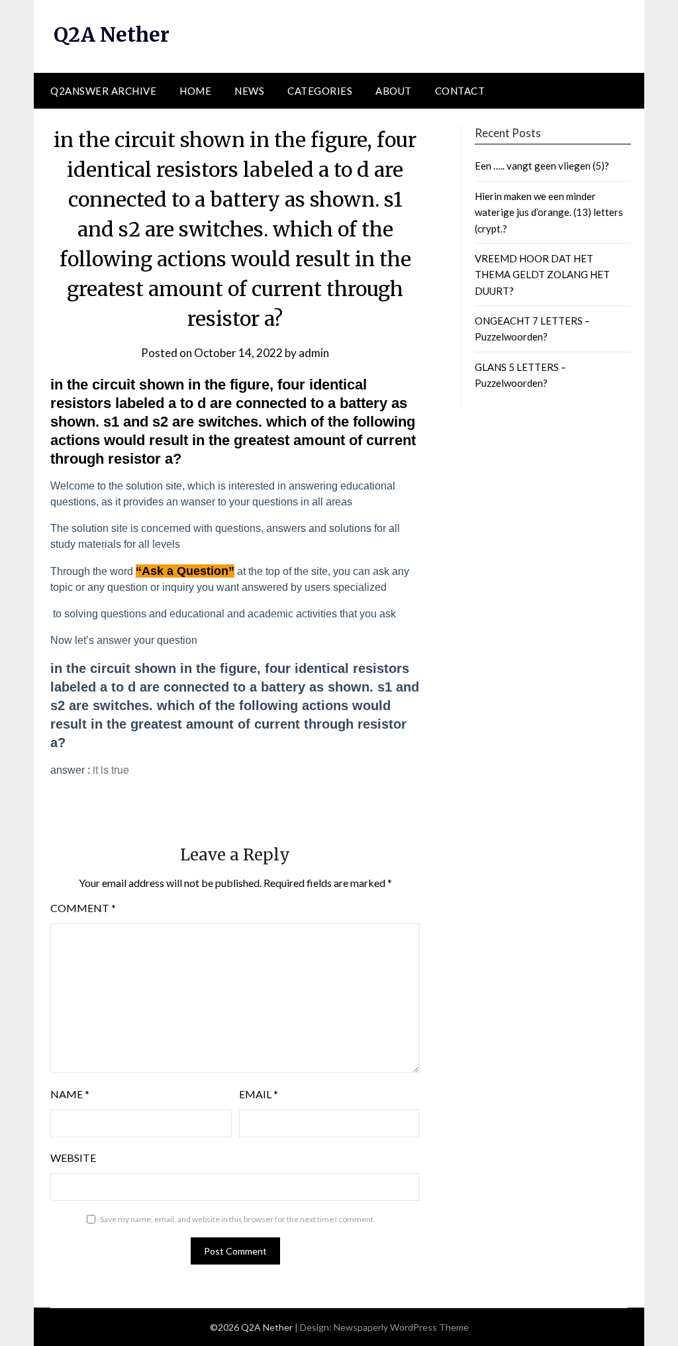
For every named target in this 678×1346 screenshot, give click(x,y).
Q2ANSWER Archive (103, 91)
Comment (83, 908)
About (393, 91)
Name (69, 1094)
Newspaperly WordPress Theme (401, 1327)
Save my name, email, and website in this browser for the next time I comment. (237, 1219)
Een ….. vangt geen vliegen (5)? (542, 166)
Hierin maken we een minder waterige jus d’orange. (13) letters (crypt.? (549, 212)
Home (195, 91)
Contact (460, 91)
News (249, 91)
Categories (319, 91)
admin (314, 353)
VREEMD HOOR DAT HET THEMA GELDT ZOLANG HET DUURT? (542, 274)
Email (258, 1094)
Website (73, 1157)
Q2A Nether (112, 34)
